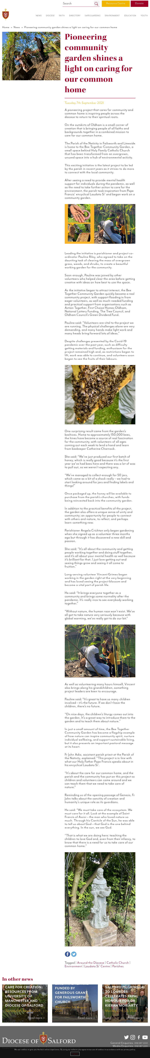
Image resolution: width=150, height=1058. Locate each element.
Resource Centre (115, 3)
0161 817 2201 (141, 1046)
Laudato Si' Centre (97, 966)
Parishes (118, 966)
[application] (100, 224)
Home (5, 27)
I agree (75, 1054)
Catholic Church (118, 963)
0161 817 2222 (141, 1043)
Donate (139, 3)
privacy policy (129, 1049)
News (17, 27)
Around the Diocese (90, 963)
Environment (73, 966)
